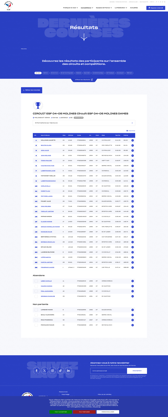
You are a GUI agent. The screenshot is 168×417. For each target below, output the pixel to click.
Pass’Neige (65, 394)
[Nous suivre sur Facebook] (156, 2)
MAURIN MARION (46, 286)
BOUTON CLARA (46, 145)
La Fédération (120, 7)
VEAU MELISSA (46, 206)
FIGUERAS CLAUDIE (47, 267)
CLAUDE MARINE (46, 221)
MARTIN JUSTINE (46, 262)
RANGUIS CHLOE (46, 231)
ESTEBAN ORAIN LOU (48, 242)
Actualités (134, 7)
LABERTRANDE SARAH (48, 181)
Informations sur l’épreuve (46, 123)
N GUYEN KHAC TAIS (47, 165)
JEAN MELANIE (46, 155)
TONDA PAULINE (46, 160)
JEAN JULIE (45, 150)
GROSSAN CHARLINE (48, 296)
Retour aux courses (32, 90)
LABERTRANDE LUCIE (48, 170)
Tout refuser (84, 411)
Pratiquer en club (69, 7)
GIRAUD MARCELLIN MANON (50, 226)
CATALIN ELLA (45, 186)
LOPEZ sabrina (46, 257)
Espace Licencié (157, 8)
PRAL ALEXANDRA (47, 291)
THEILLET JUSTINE (47, 211)
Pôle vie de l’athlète (104, 394)
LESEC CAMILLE (46, 281)
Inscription (137, 370)
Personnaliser (108, 411)
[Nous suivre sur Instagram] (160, 2)
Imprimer (131, 130)
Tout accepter (61, 411)
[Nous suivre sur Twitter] (158, 2)
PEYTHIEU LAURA (46, 196)
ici (100, 378)
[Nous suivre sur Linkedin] (164, 2)
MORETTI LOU (45, 191)
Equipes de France (103, 7)
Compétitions (86, 7)
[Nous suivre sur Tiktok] (162, 2)
